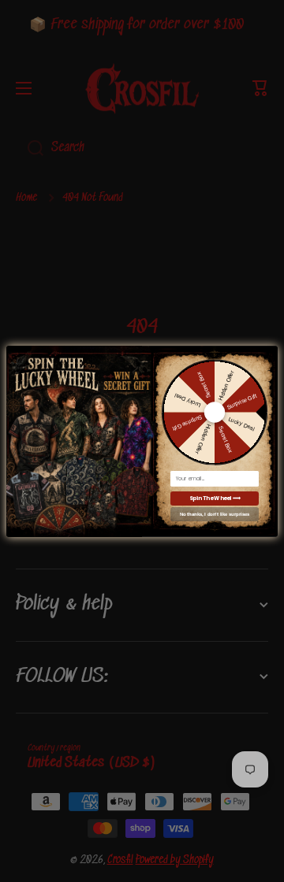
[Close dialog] (270, 350)
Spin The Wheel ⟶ (214, 498)
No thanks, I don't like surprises (214, 514)
